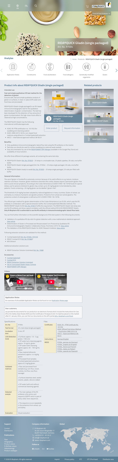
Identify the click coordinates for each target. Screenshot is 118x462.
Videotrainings (9, 448)
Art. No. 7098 (38, 250)
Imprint (57, 459)
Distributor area (108, 459)
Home (74, 59)
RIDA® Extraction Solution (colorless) (20, 262)
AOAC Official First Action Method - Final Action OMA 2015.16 (69, 330)
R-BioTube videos (10, 446)
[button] (116, 70)
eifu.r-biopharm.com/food (64, 316)
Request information (72, 128)
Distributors (8, 430)
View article (11, 221)
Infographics (8, 441)
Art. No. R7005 (38, 169)
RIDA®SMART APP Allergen (41, 149)
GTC (80, 459)
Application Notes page (60, 300)
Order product (51, 128)
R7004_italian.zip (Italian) (66, 349)
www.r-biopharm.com (42, 440)
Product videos (9, 444)
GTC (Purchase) (92, 459)
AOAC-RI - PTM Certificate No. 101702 (67, 325)
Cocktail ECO (11, 260)
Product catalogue (10, 450)
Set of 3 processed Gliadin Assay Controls (21, 264)
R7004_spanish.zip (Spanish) (67, 351)
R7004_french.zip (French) (66, 346)
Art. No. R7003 (27, 160)
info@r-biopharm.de (42, 437)
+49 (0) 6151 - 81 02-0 (43, 435)
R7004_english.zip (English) (67, 344)
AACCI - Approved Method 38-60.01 (68, 334)
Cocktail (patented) (13, 258)
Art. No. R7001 (30, 206)
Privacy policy (69, 459)
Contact (7, 428)
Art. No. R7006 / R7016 (29, 237)
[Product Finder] (26, 6)
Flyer (6, 439)
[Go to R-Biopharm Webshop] (87, 6)
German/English (63, 339)
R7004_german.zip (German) (67, 342)
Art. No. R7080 (27, 239)
